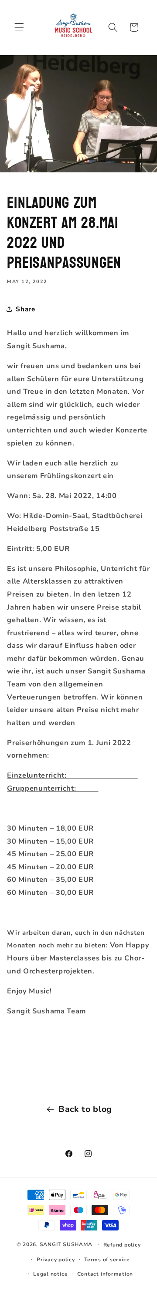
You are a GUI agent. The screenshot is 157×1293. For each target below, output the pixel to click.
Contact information (105, 1273)
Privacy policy (56, 1259)
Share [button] (25, 308)
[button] (19, 27)
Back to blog (85, 1109)
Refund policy (122, 1244)
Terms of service (107, 1259)
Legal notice (50, 1273)
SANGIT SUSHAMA (66, 1244)
